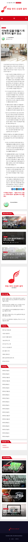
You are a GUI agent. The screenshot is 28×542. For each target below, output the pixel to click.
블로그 (12, 538)
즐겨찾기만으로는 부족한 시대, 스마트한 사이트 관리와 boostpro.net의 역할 (13, 483)
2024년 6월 (5, 401)
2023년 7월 (5, 429)
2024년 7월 (5, 398)
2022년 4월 (5, 436)
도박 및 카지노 (5, 343)
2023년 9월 (5, 422)
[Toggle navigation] (14, 18)
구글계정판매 (5, 447)
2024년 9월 (5, 394)
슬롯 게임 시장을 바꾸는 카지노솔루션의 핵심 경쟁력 (13, 511)
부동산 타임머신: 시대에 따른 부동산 (8, 194)
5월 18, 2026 (7, 514)
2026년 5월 (5, 374)
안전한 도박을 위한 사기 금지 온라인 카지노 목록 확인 (13, 224)
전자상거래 (5, 361)
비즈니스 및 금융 (6, 347)
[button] (26, 18)
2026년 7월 (5, 370)
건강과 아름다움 (6, 337)
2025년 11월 (5, 377)
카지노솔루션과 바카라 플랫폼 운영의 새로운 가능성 (13, 497)
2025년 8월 (5, 384)
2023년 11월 (5, 419)
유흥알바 (4, 445)
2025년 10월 (5, 381)
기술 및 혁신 (5, 340)
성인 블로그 (5, 350)
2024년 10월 (5, 391)
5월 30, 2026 (7, 500)
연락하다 (17, 538)
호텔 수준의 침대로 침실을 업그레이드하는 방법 (13, 239)
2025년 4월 (5, 387)
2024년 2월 (5, 408)
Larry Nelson (11, 37)
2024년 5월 (5, 405)
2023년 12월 (5, 415)
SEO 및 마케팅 (5, 330)
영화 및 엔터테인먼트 (7, 357)
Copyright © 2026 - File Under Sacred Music (14, 535)
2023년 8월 (5, 426)
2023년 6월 (5, 433)
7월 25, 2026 (7, 471)
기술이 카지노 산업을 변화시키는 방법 (19, 193)
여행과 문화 (5, 354)
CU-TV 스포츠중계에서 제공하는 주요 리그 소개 (13, 319)
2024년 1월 (5, 412)
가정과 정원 (3, 27)
